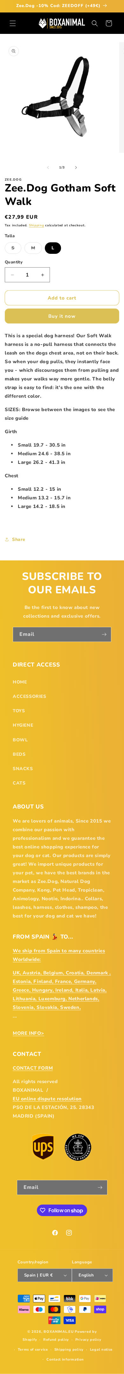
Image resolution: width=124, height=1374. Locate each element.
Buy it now (62, 316)
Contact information (65, 1359)
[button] (13, 23)
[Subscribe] (104, 634)
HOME (20, 682)
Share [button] (18, 539)
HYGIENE (23, 725)
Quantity (14, 262)
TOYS (19, 711)
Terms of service (33, 1349)
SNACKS (23, 769)
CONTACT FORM (33, 1068)
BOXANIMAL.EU (58, 1331)
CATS (19, 783)
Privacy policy (88, 1339)
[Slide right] (76, 167)
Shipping (36, 225)
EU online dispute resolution (47, 1099)
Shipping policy (69, 1349)
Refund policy (56, 1339)
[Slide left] (48, 167)
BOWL (20, 740)
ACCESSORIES (29, 696)
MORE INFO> (28, 1033)
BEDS (19, 754)
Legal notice (101, 1349)
